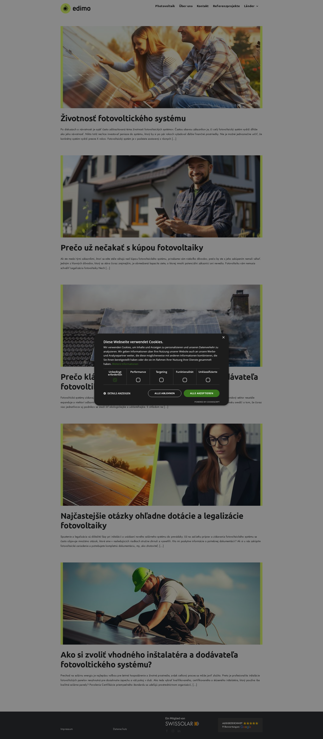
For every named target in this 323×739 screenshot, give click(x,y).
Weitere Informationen (125, 364)
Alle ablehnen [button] (165, 393)
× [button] (223, 337)
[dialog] (161, 369)
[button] (116, 393)
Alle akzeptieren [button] (201, 393)
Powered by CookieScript (207, 402)
